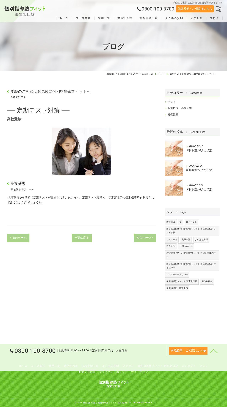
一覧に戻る (81, 237)
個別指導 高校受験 (180, 108)
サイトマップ (139, 371)
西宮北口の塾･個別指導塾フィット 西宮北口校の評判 (191, 255)
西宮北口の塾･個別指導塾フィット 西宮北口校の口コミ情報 (191, 231)
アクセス (170, 246)
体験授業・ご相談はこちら (195, 8)
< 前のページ (18, 237)
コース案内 (171, 239)
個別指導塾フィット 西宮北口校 (181, 281)
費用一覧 (186, 239)
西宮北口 (170, 222)
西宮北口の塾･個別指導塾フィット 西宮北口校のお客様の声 (191, 266)
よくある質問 (201, 239)
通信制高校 (207, 281)
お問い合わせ (185, 246)
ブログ (172, 102)
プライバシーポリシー (177, 274)
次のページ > (145, 237)
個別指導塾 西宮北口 (177, 288)
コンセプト (191, 222)
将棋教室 (173, 114)
